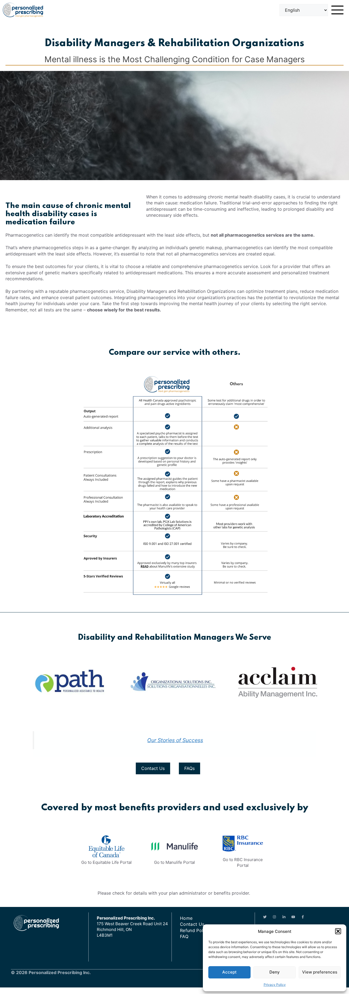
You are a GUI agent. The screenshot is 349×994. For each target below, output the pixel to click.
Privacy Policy (275, 985)
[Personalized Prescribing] (23, 10)
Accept (229, 972)
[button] (338, 931)
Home (186, 918)
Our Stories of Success (175, 740)
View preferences (319, 972)
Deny (274, 972)
